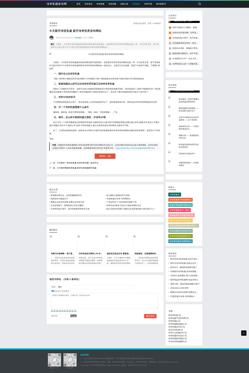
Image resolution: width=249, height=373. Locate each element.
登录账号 (65, 291)
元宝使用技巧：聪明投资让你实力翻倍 (67, 205)
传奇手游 (148, 4)
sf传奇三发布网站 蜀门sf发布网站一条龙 (187, 275)
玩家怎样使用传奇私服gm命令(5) (183, 226)
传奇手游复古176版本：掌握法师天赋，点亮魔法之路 (195, 27)
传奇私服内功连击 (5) (177, 335)
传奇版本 (136, 4)
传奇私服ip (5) (174, 321)
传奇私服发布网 (57, 3)
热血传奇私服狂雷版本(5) (180, 205)
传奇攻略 (112, 4)
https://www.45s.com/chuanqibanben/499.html (135, 148)
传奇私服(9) (175, 194)
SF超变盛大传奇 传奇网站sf (118, 199)
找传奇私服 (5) (174, 315)
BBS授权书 (161, 4)
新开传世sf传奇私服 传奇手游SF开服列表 (188, 259)
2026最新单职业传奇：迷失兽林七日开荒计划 (192, 43)
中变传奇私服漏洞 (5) (177, 341)
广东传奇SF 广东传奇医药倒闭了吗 (121, 202)
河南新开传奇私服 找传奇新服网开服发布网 (189, 271)
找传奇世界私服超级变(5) (180, 236)
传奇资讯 (88, 4)
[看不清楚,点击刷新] (73, 316)
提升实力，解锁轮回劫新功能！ (184, 267)
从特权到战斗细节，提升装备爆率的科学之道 (70, 209)
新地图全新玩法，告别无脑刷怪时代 (66, 195)
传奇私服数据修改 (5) (177, 324)
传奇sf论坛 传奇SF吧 (179, 288)
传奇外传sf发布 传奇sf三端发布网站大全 (123, 205)
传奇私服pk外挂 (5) (176, 327)
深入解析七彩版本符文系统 (118, 195)
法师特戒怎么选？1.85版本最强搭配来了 (189, 64)
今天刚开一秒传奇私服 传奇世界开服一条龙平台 (77, 163)
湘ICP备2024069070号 (137, 365)
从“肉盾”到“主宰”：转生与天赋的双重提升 (190, 58)
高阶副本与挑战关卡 (59, 199)
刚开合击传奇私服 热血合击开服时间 (186, 263)
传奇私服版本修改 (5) (177, 338)
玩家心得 (124, 4)
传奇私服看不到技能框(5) (180, 200)
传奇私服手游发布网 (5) (178, 318)
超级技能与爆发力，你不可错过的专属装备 (190, 53)
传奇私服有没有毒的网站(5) (181, 215)
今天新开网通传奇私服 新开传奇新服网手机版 (76, 168)
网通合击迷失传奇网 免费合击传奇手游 (67, 202)
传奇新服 (100, 4)
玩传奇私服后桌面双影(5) (180, 241)
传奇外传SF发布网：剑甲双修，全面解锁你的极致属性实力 (197, 33)
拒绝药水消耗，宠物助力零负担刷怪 (187, 48)
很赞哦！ (103, 156)
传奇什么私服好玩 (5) (177, 332)
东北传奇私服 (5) (175, 330)
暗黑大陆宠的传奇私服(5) (180, 220)
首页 (78, 4)
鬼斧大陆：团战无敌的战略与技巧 (184, 284)
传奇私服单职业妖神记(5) (180, 231)
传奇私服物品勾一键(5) (179, 210)
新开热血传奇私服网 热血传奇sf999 (185, 280)
